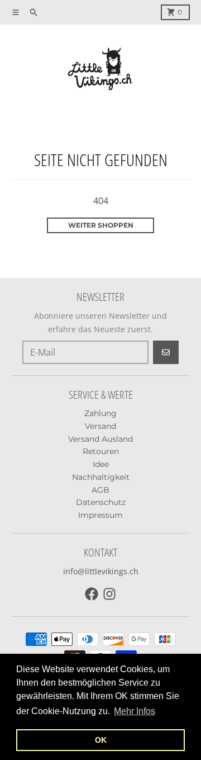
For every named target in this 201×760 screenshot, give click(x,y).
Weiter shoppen (100, 225)
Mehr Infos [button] (134, 711)
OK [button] (101, 739)
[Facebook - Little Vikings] (91, 594)
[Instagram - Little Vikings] (109, 594)
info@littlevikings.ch (100, 571)
